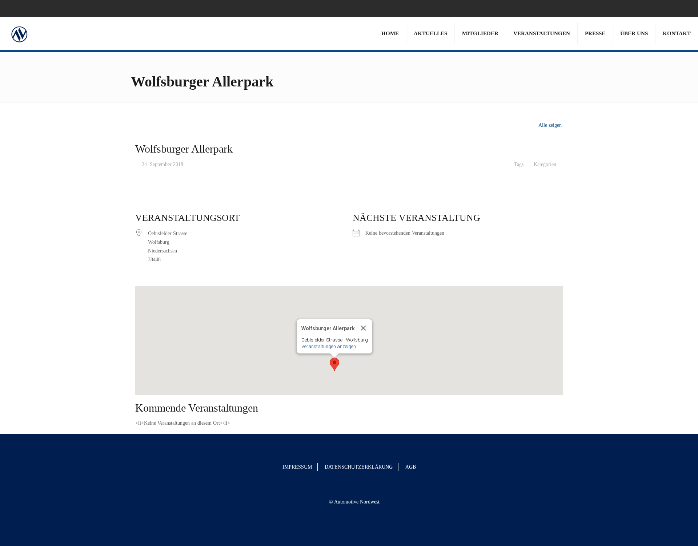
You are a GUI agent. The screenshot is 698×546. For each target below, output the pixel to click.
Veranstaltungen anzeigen (328, 346)
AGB (410, 467)
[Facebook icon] (673, 8)
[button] (334, 364)
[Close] (363, 328)
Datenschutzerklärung (359, 467)
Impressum (297, 467)
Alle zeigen (550, 125)
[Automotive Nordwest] (19, 33)
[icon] (682, 8)
